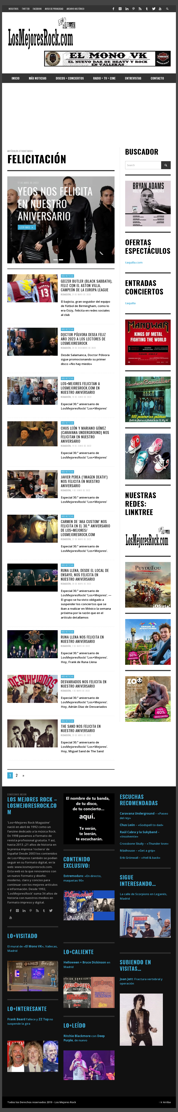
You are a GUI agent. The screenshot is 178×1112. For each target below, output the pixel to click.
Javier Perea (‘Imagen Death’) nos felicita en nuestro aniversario (84, 481)
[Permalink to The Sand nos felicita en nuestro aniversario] (32, 733)
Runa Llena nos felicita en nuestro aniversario (82, 639)
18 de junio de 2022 (81, 397)
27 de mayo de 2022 (81, 539)
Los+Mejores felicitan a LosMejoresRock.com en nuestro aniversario (80, 388)
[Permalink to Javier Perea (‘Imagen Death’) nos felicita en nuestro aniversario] (32, 484)
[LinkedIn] (126, 8)
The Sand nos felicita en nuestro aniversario (81, 728)
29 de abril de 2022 (81, 735)
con (79, 1036)
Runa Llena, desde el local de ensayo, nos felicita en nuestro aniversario (85, 574)
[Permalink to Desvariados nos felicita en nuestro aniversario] (32, 689)
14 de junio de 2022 (81, 445)
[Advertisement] (89, 115)
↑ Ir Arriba (165, 1102)
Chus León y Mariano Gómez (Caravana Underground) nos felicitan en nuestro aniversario (85, 434)
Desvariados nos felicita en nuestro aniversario (84, 683)
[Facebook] (113, 8)
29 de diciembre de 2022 (84, 347)
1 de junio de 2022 (81, 490)
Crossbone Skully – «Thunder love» (144, 844)
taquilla (130, 303)
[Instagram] (120, 8)
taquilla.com (134, 262)
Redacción (66, 294)
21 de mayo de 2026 (81, 294)
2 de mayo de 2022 (81, 646)
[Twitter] (153, 8)
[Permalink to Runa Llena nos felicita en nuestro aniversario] (32, 644)
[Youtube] (160, 8)
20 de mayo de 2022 (81, 583)
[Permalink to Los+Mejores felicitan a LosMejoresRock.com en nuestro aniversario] (32, 390)
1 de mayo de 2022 (81, 690)
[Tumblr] (147, 8)
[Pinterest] (133, 8)
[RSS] (140, 8)
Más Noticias (67, 275)
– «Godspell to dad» (141, 825)
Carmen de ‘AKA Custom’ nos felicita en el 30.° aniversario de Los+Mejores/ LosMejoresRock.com (85, 528)
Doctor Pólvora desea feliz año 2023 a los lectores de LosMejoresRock (83, 339)
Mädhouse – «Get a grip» (137, 850)
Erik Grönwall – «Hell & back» (140, 858)
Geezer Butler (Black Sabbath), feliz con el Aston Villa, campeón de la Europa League (86, 285)
